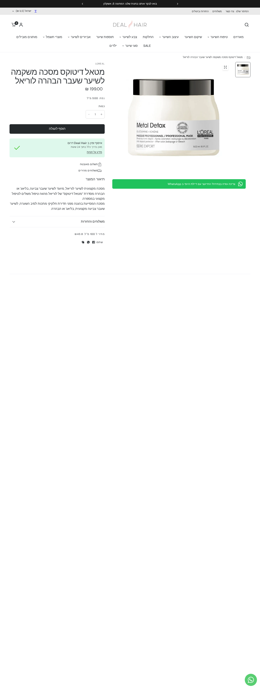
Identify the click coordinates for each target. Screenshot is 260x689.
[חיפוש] (247, 25)
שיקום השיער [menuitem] (193, 37)
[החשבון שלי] (21, 25)
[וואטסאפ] (88, 242)
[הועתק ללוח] (83, 242)
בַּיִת (248, 57)
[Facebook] (93, 242)
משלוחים (217, 11)
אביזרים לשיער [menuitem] (81, 37)
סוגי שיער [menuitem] (131, 46)
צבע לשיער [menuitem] (129, 37)
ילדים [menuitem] (113, 46)
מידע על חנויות (94, 152)
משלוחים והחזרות (93, 222)
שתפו (99, 242)
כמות (102, 106)
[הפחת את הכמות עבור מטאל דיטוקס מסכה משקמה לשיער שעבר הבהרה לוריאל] (89, 114)
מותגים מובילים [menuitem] (26, 37)
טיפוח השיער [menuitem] (219, 37)
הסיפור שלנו (242, 11)
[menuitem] (243, 11)
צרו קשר (230, 11)
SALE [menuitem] (147, 46)
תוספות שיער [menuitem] (105, 37)
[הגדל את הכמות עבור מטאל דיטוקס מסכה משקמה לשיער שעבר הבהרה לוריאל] (101, 114)
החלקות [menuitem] (148, 37)
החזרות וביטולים (200, 11)
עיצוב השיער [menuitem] (170, 37)
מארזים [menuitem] (238, 37)
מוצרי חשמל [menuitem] (54, 37)
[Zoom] (225, 67)
